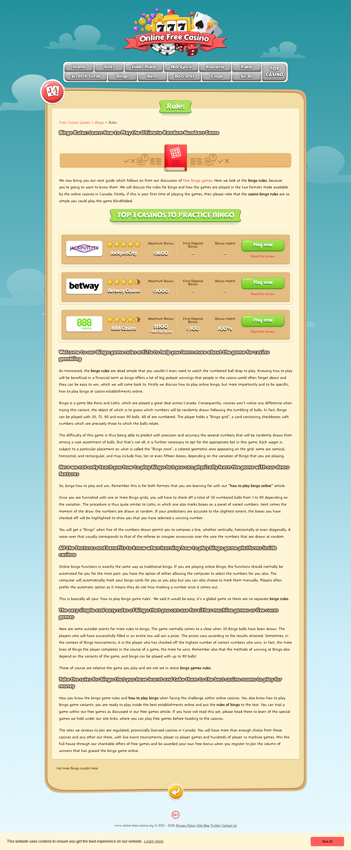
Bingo (122, 76)
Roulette (215, 66)
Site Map (203, 825)
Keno (152, 76)
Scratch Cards (85, 76)
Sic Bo (246, 76)
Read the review (263, 256)
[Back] (175, 791)
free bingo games (197, 180)
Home (79, 66)
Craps (217, 76)
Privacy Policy (186, 825)
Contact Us (229, 825)
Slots (109, 66)
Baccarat (184, 76)
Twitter (215, 825)
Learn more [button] (154, 841)
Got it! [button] (327, 841)
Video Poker (144, 66)
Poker (246, 66)
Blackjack (181, 66)
